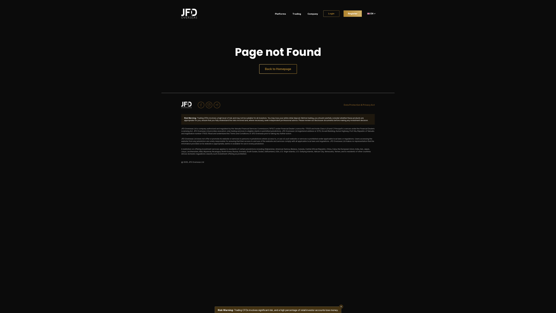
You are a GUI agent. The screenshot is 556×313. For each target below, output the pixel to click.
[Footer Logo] (186, 105)
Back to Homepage (278, 69)
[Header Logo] (189, 14)
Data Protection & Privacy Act (359, 105)
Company (313, 13)
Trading (296, 13)
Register (352, 13)
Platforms (280, 13)
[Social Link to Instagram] (209, 105)
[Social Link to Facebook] (201, 105)
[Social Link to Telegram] (217, 105)
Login (331, 13)
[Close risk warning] (341, 307)
